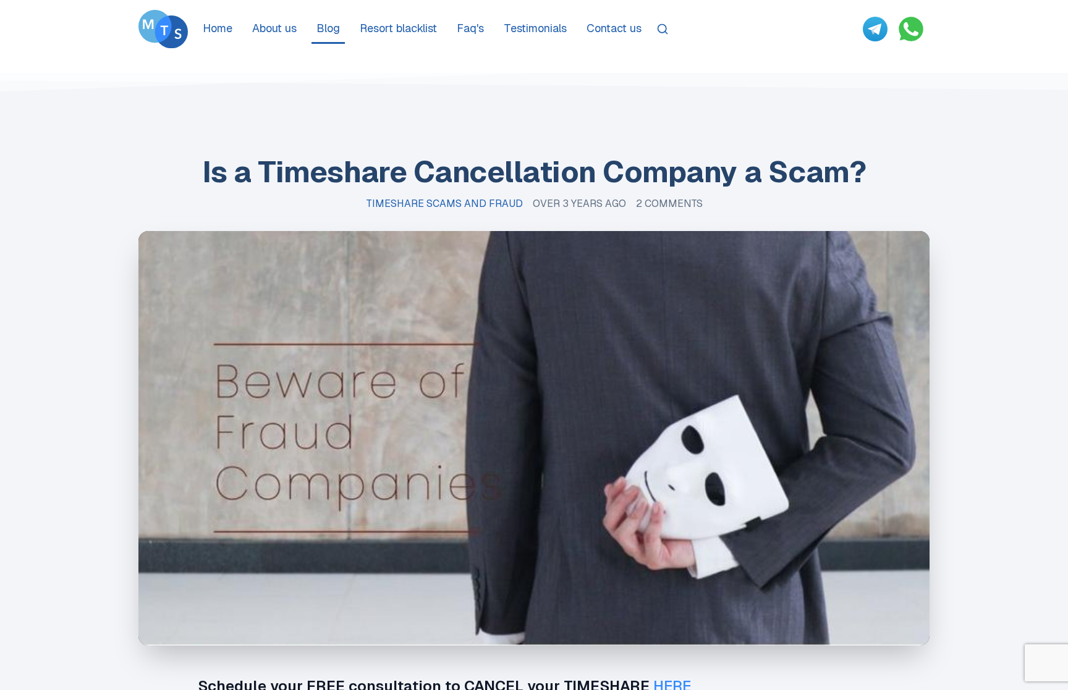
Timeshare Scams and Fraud (444, 203)
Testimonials (535, 28)
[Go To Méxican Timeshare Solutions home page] (163, 29)
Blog (328, 28)
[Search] (662, 29)
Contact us (614, 28)
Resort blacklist (398, 28)
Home (217, 28)
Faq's (470, 28)
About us (274, 28)
